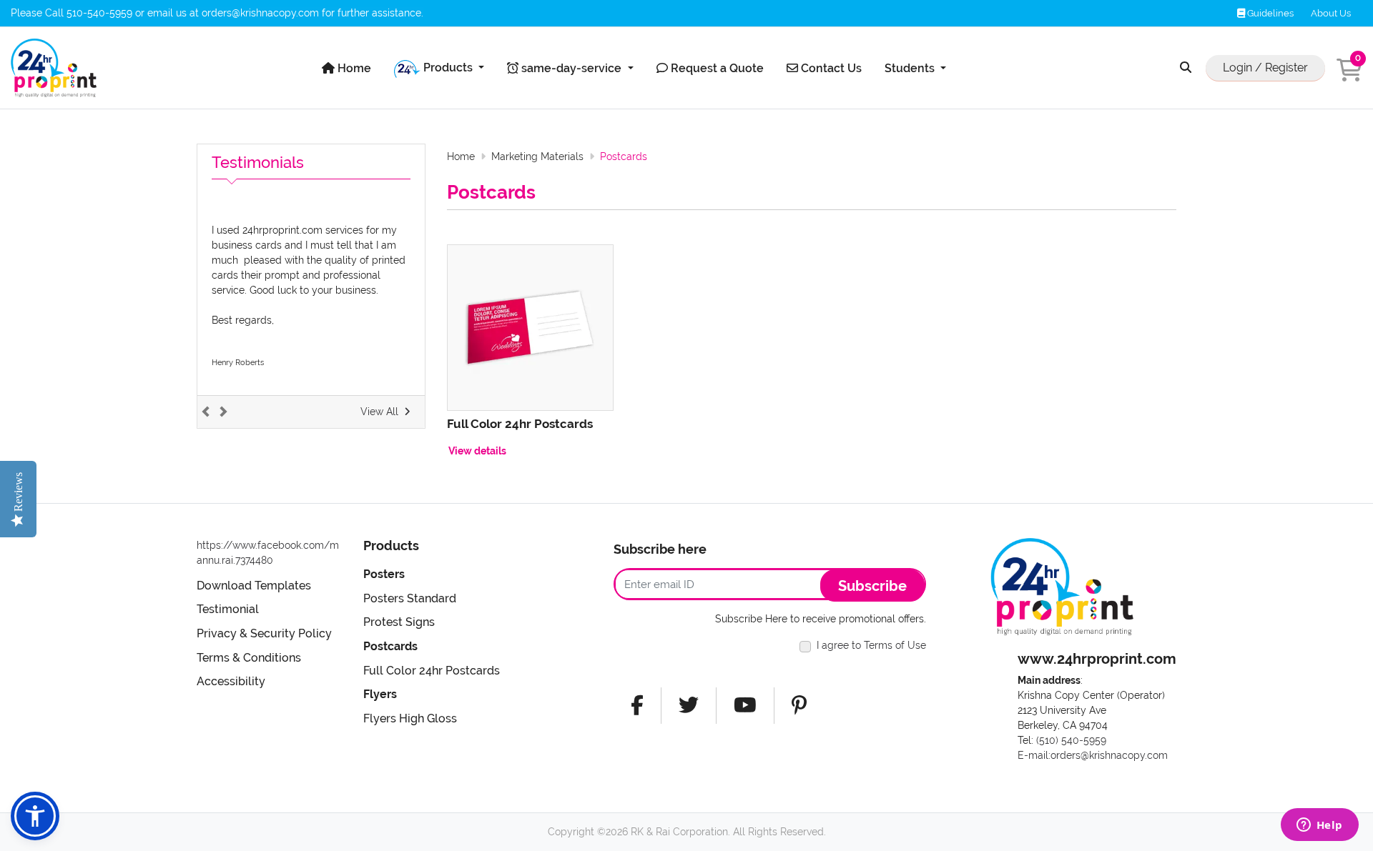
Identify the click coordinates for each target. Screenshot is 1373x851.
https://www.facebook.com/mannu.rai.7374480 (268, 552)
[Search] (1185, 68)
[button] (35, 816)
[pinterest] (799, 706)
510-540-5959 (99, 13)
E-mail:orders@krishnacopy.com (1093, 755)
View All (379, 411)
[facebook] (637, 706)
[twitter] (689, 706)
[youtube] (745, 706)
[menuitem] (346, 68)
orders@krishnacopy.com (260, 13)
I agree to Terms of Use (871, 645)
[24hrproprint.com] (54, 68)
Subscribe (872, 585)
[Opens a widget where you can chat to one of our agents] (1319, 826)
